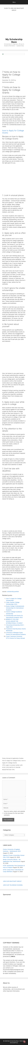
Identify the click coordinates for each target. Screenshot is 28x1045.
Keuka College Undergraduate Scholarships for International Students (15, 608)
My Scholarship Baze (14, 40)
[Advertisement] (14, 25)
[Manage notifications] (24, 1042)
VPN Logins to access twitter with (12, 765)
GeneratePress (14, 1042)
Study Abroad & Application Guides (12, 758)
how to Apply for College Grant (11, 760)
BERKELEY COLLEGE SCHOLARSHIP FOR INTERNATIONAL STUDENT (14, 621)
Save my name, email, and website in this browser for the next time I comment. (14, 813)
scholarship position (13, 591)
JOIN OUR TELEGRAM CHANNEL (13, 885)
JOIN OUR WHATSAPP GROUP (12, 881)
